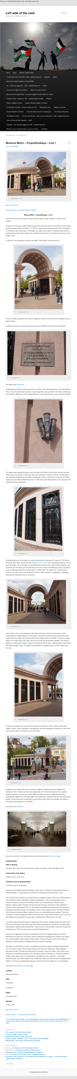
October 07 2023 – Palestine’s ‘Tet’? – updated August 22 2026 (24, 99)
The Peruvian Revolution (61, 112)
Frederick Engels (55, 856)
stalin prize (48, 1021)
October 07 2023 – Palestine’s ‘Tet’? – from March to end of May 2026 (27, 1038)
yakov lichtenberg (57, 1021)
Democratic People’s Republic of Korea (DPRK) (20, 81)
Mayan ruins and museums (38, 90)
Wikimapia (20, 384)
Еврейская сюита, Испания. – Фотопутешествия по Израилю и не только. (29, 1056)
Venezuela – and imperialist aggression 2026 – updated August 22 (25, 125)
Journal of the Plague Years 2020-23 (16, 90)
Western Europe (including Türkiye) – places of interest (22, 129)
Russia (22, 1019)
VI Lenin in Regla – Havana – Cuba (16, 1034)
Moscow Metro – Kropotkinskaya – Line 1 (31, 143)
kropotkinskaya (62, 1019)
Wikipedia (20, 806)
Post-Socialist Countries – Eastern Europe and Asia (21, 107)
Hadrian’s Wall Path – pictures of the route (19, 1036)
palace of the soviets (22, 1021)
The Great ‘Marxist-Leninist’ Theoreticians (39, 112)
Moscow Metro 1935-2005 (21, 966)
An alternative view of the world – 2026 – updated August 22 (23, 77)
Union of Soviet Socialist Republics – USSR (19, 120)
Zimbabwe (44, 129)
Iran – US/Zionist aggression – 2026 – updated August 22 (23, 86)
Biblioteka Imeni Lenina (39, 562)
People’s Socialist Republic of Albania (36, 103)
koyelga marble (53, 1019)
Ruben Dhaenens (11, 1052)
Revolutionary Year (45, 107)
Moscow (17, 1019)
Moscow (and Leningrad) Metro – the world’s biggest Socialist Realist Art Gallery (29, 94)
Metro (13, 1019)
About (14, 73)
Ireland (45, 86)
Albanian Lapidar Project (27, 73)
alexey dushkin (34, 1019)
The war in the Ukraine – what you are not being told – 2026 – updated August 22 (45, 116)
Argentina (47, 77)
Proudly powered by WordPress (38, 1072)
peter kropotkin (33, 1021)
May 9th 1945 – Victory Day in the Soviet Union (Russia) (23, 1041)
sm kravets (41, 1021)
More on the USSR (12, 205)
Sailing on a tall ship (59, 107)
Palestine (49, 99)
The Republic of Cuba (12, 116)
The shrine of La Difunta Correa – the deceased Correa (27, 1054)
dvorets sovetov (43, 1019)
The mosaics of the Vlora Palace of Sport (18, 1032)
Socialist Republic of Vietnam (15, 112)
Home (8, 73)
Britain (55, 77)
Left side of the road (20, 13)
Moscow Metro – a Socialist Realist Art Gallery (21, 210)
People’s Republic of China (14, 103)
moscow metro (11, 1021)
